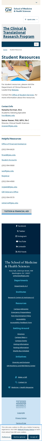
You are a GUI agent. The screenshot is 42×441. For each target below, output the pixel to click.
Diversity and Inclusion (21, 362)
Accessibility (21, 319)
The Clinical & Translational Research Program (18, 32)
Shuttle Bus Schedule (21, 351)
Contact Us (22, 382)
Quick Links (31, 19)
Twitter (22, 231)
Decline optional (19, 437)
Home (5, 50)
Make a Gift (22, 377)
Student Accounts (9, 160)
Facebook (22, 226)
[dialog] (21, 433)
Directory (21, 334)
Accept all (33, 437)
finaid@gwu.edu (9, 155)
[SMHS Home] (18, 10)
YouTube (22, 241)
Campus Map (20, 337)
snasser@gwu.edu (9, 126)
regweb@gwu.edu (9, 187)
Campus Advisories (21, 309)
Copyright (21, 413)
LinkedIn (22, 246)
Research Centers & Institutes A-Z (21, 297)
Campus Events (21, 341)
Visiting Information (21, 344)
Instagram (22, 236)
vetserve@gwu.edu (10, 203)
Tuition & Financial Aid (16, 211)
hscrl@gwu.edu (8, 115)
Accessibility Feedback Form (21, 322)
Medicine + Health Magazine (22, 387)
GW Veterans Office (10, 192)
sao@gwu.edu (8, 171)
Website (15, 90)
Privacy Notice (21, 418)
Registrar (5, 176)
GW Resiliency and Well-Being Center (21, 366)
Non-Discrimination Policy (21, 316)
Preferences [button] (6, 437)
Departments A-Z (21, 286)
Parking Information (21, 347)
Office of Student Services (23, 95)
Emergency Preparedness (21, 312)
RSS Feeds (22, 251)
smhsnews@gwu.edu (21, 276)
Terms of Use (21, 423)
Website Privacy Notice (26, 429)
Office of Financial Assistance (14, 144)
